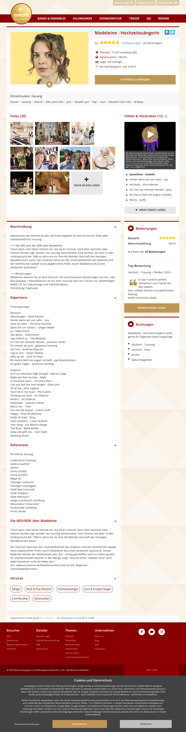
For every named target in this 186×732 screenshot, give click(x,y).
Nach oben (151, 670)
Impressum (100, 648)
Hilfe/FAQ (11, 648)
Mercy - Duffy (138, 200)
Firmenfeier (70, 640)
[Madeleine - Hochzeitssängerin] (21, 133)
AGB (9, 636)
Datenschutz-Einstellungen (27, 724)
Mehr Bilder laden (87, 185)
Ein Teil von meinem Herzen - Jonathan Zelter (152, 189)
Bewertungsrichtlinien (17, 644)
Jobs (97, 644)
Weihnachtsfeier (72, 644)
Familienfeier (71, 648)
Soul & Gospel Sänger (97, 589)
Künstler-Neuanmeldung (47, 640)
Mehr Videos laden (152, 210)
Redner (163, 18)
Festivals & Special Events (77, 657)
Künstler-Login (43, 636)
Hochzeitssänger (68, 589)
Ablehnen (146, 724)
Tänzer (134, 18)
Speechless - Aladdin (142, 174)
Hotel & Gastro (72, 653)
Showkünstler (110, 18)
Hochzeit (69, 636)
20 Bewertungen (131, 43)
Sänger (16, 589)
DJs (149, 18)
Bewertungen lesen (151, 307)
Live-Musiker (20, 598)
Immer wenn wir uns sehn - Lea (149, 179)
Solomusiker (82, 18)
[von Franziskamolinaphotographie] (52, 133)
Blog (97, 640)
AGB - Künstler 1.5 (48, 618)
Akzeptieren (79, 724)
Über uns (99, 636)
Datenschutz (12, 640)
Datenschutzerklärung (135, 163)
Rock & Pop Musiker (39, 589)
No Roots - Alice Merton (144, 184)
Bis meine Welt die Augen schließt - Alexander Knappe (152, 194)
